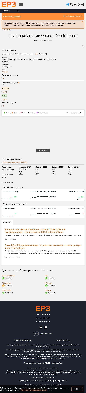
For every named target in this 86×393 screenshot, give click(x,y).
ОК (77, 389)
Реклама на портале (43, 318)
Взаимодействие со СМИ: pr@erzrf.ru (43, 363)
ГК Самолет (6, 283)
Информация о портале (43, 314)
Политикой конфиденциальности (34, 390)
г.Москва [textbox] (6, 11)
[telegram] (67, 4)
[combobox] (10, 11)
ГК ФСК (48, 290)
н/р (36, 54)
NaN (32, 54)
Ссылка (5, 72)
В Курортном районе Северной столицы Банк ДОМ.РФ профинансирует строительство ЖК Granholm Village (35, 230)
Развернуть (42, 150)
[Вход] (82, 4)
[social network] (41, 327)
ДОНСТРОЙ (6, 290)
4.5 (3, 293)
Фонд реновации (8, 276)
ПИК (46, 276)
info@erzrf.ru (63, 340)
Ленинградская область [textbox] (14, 204)
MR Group (48, 283)
